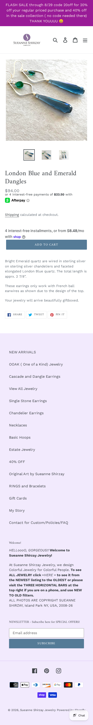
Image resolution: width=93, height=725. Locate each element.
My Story (17, 510)
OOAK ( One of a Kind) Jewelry (36, 364)
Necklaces (18, 425)
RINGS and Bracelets (27, 486)
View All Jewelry (23, 389)
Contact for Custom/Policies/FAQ (38, 522)
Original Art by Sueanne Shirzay (36, 474)
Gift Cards (18, 498)
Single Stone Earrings (28, 401)
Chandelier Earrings (26, 413)
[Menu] (85, 40)
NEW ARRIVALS (22, 352)
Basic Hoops (19, 437)
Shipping (12, 215)
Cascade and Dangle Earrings (34, 376)
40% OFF (17, 462)
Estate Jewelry (22, 449)
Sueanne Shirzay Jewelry (38, 710)
